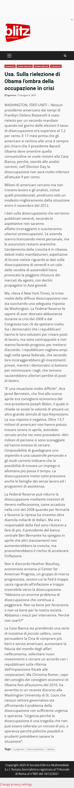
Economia (10, 66)
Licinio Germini (25, 66)
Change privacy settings (16, 784)
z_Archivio (56, 66)
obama (50, 749)
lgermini (11, 95)
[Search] (65, 55)
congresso (18, 749)
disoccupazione (35, 749)
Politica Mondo (41, 66)
